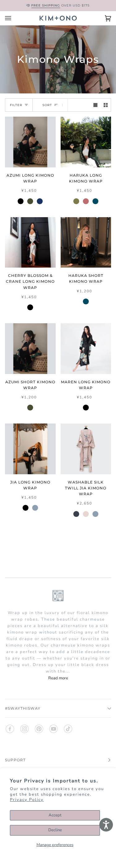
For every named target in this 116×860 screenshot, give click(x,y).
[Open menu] (14, 18)
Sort (47, 105)
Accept (55, 815)
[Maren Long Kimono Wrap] (86, 348)
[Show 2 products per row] (106, 105)
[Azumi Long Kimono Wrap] (30, 142)
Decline (55, 830)
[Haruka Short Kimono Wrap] (86, 242)
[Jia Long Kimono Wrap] (30, 449)
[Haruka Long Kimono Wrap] (86, 142)
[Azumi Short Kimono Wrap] (30, 348)
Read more (58, 678)
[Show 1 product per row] (95, 105)
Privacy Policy (27, 799)
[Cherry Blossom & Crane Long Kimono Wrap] (30, 242)
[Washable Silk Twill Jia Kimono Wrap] (86, 449)
